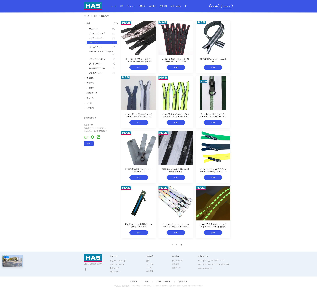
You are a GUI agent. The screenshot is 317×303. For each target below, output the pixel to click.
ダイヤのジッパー (102, 47)
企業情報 (141, 6)
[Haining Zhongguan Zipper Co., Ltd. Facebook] (85, 269)
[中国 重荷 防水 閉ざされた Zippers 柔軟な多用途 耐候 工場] (175, 148)
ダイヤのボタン (102, 63)
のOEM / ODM (177, 261)
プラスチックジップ (102, 33)
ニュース (90, 98)
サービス (149, 264)
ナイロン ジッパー (102, 38)
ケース (89, 103)
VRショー (131, 6)
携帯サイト (183, 281)
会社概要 (149, 271)
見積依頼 (214, 6)
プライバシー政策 (163, 281)
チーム (148, 268)
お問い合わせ (176, 6)
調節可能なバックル (102, 68)
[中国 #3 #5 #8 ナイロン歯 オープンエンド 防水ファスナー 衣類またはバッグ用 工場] (175, 93)
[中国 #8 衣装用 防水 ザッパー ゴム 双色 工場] (213, 38)
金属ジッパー (102, 28)
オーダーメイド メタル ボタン (102, 53)
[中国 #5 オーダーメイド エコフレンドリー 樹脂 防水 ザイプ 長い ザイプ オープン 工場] (138, 93)
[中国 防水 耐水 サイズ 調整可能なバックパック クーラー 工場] (138, 203)
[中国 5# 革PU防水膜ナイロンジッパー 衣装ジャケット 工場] (138, 148)
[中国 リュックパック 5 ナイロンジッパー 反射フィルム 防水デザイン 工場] (213, 93)
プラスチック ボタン (102, 59)
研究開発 (175, 264)
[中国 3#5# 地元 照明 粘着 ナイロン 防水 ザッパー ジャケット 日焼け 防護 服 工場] (213, 203)
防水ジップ (102, 42)
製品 (121, 6)
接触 (138, 67)
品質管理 (163, 6)
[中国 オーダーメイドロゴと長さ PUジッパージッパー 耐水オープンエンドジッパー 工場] (213, 148)
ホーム (113, 6)
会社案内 (152, 6)
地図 (146, 281)
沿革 (148, 261)
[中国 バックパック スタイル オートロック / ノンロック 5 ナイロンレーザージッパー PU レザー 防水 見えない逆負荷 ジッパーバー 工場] (175, 203)
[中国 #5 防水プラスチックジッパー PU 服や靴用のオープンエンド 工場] (175, 38)
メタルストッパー (102, 73)
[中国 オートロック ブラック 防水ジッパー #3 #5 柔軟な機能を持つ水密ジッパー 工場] (138, 38)
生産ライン (176, 268)
